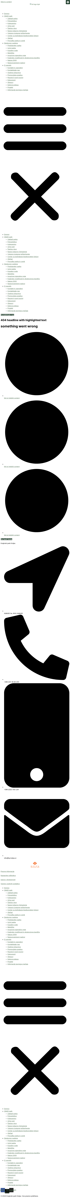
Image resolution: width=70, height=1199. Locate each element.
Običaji (10, 38)
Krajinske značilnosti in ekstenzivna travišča (24, 58)
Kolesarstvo (12, 23)
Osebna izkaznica (14, 73)
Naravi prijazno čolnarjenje (17, 31)
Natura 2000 (12, 60)
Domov (6, 14)
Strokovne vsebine (11, 43)
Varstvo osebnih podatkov (10, 884)
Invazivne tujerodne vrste (17, 55)
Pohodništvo (12, 21)
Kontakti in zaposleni (15, 68)
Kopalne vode (13, 50)
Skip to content (6, 2)
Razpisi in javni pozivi (15, 78)
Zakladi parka (13, 18)
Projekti (10, 87)
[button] (35, 162)
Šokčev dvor (12, 28)
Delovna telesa (13, 85)
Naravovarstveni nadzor (16, 63)
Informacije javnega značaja (18, 90)
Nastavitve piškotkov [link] (8, 875)
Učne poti (11, 26)
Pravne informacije (7, 871)
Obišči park (8, 16)
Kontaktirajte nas (14, 70)
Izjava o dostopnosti (8, 880)
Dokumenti (11, 80)
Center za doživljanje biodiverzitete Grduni (23, 36)
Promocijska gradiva (15, 75)
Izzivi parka (12, 48)
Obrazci (10, 82)
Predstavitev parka (14, 45)
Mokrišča (11, 53)
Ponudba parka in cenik (16, 41)
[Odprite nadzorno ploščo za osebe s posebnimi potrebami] (68, 2)
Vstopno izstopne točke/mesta (19, 33)
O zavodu (7, 65)
